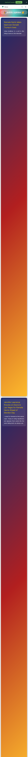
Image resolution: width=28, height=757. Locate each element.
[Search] (22, 7)
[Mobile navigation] (25, 7)
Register (19, 2)
